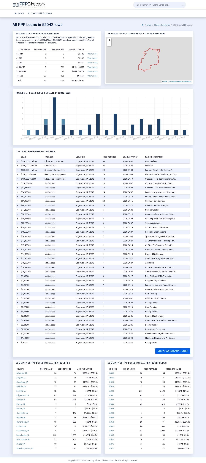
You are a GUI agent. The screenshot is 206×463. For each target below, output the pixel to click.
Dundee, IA (21, 386)
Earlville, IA (21, 391)
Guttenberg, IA (22, 422)
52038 (111, 386)
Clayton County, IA (162, 25)
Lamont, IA (21, 426)
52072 (111, 439)
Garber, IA (20, 408)
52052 (111, 426)
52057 (111, 430)
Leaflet (164, 81)
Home (20, 13)
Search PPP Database (41, 13)
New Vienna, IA (22, 439)
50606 (111, 373)
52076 (111, 444)
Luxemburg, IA (22, 430)
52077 (111, 448)
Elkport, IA (20, 404)
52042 (111, 400)
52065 (111, 435)
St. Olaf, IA (20, 444)
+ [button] (109, 40)
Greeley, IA (20, 417)
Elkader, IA (20, 400)
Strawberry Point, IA (24, 448)
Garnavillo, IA (22, 413)
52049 (111, 417)
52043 (111, 404)
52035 (111, 382)
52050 (111, 422)
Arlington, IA (21, 373)
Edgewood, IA (22, 395)
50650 (111, 378)
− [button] (109, 44)
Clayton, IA (21, 378)
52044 (111, 408)
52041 (111, 395)
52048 (111, 413)
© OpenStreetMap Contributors (180, 81)
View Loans (92, 54)
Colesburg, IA (22, 382)
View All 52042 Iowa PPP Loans (173, 351)
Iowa (149, 25)
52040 (111, 391)
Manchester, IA (22, 435)
